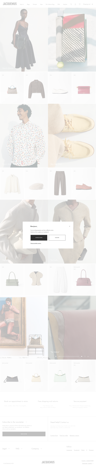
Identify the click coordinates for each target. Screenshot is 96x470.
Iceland (57, 237)
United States (38, 237)
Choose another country (36, 243)
